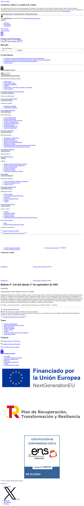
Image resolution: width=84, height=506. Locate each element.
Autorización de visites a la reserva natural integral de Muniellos (20, 61)
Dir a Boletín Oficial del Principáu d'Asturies (12, 91)
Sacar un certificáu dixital (10, 167)
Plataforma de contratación (11, 141)
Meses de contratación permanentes (13, 142)
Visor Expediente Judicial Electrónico (13, 195)
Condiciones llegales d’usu (11, 126)
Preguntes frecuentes (9, 216)
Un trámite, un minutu (9, 213)
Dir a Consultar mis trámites (8, 110)
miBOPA (6, 86)
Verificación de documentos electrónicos (14, 165)
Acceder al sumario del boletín (31, 248)
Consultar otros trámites (10, 106)
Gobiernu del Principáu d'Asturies (31, 18)
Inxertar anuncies (8, 89)
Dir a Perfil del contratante (7, 149)
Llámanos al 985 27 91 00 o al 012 (11, 341)
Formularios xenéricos (9, 170)
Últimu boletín (7, 81)
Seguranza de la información (11, 123)
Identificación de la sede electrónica (13, 120)
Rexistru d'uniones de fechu (11, 198)
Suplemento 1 (23, 266)
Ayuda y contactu (8, 329)
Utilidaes (6, 331)
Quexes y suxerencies (9, 168)
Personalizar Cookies (19, 14)
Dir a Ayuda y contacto (7, 220)
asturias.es (6, 23)
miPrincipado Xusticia (9, 334)
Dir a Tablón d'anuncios (7, 156)
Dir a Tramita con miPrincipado (9, 99)
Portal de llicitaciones (9, 139)
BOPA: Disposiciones (9, 83)
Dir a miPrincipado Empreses (8, 187)
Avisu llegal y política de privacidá (13, 357)
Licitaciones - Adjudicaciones (11, 138)
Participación (7, 24)
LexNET (6, 201)
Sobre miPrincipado (9, 326)
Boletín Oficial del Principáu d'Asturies (14, 224)
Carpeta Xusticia (8, 194)
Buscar (19, 50)
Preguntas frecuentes (9, 125)
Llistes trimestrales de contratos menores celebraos (17, 146)
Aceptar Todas (6, 14)
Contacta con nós (8, 184)
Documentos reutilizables (10, 107)
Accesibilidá (7, 356)
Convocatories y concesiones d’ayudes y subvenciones (18, 87)
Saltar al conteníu (5, 1)
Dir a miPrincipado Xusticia (8, 204)
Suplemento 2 (23, 280)
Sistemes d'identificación (10, 128)
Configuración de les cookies (11, 365)
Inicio (5, 223)
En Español (5, 28)
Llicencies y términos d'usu (11, 122)
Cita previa (7, 197)
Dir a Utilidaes (4, 174)
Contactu (6, 200)
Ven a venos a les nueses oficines (10, 347)
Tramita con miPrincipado (10, 324)
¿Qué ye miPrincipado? (10, 117)
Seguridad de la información (11, 362)
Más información (66, 11)
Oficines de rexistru (9, 214)
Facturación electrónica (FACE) (12, 182)
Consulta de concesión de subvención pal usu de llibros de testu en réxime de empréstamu (27, 60)
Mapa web (6, 360)
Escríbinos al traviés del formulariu (11, 344)
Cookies (6, 363)
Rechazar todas (31, 14)
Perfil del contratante (9, 328)
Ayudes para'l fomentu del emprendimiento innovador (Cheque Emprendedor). (24, 58)
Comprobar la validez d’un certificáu (13, 171)
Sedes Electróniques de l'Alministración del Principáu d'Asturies (20, 217)
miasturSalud (7, 25)
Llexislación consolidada (10, 84)
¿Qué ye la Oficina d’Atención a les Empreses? (16, 181)
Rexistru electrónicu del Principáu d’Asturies (15, 164)
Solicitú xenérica (8, 62)
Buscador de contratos (9, 143)
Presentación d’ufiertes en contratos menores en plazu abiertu (19, 145)
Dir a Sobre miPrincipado (7, 130)
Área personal (6, 30)
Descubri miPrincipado (10, 119)
